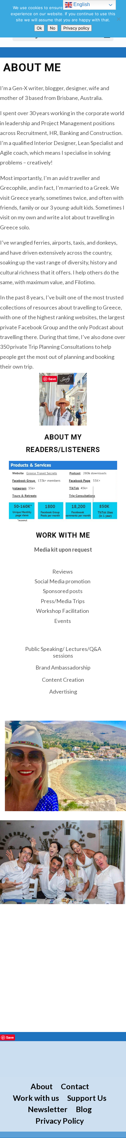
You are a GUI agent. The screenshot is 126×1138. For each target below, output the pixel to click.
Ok (39, 28)
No (52, 28)
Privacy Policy (59, 1120)
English (81, 4)
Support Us (86, 1097)
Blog (84, 1109)
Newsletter (48, 1109)
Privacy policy (76, 28)
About (42, 1086)
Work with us (36, 1097)
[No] (118, 19)
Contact (75, 1086)
